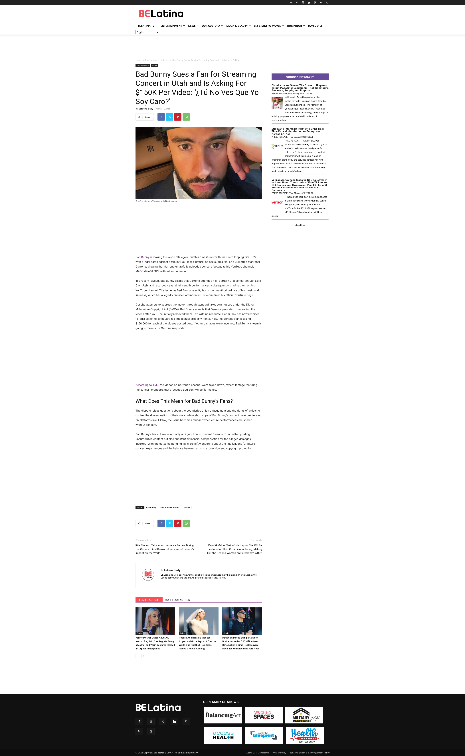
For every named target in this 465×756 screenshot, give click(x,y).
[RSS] (321, 2)
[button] (291, 2)
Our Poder (294, 25)
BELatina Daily (146, 108)
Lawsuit (186, 507)
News (192, 25)
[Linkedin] (309, 2)
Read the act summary (186, 752)
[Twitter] (326, 2)
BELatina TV (146, 25)
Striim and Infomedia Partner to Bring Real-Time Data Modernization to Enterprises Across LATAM (298, 131)
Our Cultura (211, 25)
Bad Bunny (142, 257)
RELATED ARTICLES (149, 600)
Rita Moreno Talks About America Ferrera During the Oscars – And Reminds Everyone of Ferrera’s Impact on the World (165, 549)
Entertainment (171, 25)
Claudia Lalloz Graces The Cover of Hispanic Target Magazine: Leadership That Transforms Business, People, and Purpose (300, 88)
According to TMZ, (147, 385)
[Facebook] (297, 2)
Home (139, 60)
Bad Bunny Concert (169, 507)
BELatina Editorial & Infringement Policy (309, 752)
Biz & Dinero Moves (267, 25)
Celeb (166, 60)
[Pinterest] (315, 2)
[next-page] (143, 656)
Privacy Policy (279, 752)
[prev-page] (138, 656)
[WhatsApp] (186, 117)
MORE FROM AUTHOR (177, 600)
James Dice (315, 25)
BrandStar (159, 752)
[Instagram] (303, 2)
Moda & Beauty (237, 25)
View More (300, 225)
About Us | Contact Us (257, 752)
